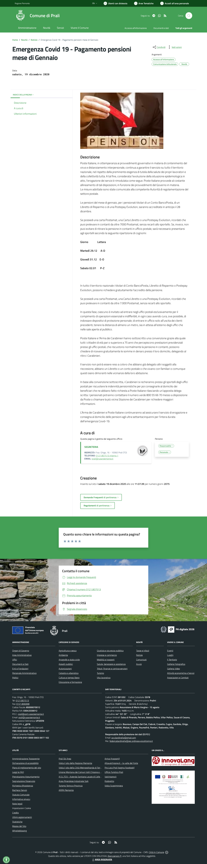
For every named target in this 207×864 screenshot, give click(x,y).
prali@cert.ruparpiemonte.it (31, 714)
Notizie (34, 40)
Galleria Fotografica (176, 664)
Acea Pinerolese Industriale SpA (73, 781)
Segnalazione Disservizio (23, 781)
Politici (15, 677)
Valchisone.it (110, 776)
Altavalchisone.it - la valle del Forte (121, 763)
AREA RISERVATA (103, 859)
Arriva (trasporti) (112, 758)
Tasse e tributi (142, 650)
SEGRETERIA (91, 447)
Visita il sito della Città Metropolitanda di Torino (81, 767)
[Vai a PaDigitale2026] (177, 629)
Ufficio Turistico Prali (114, 772)
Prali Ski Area (65, 758)
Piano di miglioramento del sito (26, 767)
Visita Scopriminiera (114, 785)
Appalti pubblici (66, 664)
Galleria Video (173, 668)
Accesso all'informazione (136, 28)
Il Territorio (172, 659)
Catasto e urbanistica (68, 673)
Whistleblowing (19, 830)
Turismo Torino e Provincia (71, 785)
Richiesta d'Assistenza (22, 785)
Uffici (14, 659)
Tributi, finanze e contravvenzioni (112, 668)
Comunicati (141, 659)
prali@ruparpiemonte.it (102, 458)
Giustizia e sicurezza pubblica (110, 650)
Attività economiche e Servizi (180, 673)
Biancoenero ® (114, 856)
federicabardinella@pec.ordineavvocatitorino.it (131, 741)
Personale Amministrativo (24, 673)
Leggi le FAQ (18, 772)
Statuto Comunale (20, 794)
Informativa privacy (21, 799)
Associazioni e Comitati (178, 677)
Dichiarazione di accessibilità (25, 763)
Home (15, 40)
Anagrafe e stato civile (69, 659)
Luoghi (170, 655)
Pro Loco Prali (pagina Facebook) (119, 767)
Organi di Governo (20, 650)
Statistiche (17, 821)
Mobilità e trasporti (105, 659)
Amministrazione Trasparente (26, 758)
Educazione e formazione (70, 682)
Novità (24, 40)
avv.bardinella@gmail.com (123, 737)
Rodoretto (109, 781)
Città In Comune (156, 852)
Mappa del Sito (19, 826)
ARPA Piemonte (66, 790)
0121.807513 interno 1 (107, 455)
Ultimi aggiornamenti (22, 817)
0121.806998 (22, 704)
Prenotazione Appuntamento (25, 776)
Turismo (100, 673)
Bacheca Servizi (19, 790)
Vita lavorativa (103, 677)
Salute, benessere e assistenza (111, 664)
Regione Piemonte (22, 3)
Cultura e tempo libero (69, 677)
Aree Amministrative (22, 655)
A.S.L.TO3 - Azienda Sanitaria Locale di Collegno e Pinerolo (86, 776)
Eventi (170, 650)
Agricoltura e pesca (67, 650)
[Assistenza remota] (167, 852)
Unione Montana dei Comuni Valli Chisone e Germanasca (85, 772)
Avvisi (139, 664)
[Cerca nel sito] (188, 15)
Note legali (17, 803)
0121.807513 (22, 700)
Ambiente (63, 655)
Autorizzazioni (65, 668)
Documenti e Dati (20, 664)
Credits (15, 812)
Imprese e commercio (107, 655)
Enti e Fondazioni (20, 668)
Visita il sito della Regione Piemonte (75, 763)
